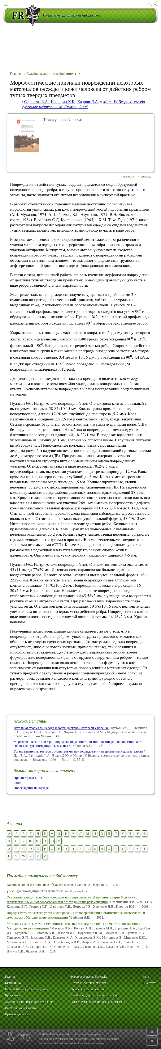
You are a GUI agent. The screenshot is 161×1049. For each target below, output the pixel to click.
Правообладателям (16, 1014)
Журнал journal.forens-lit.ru (87, 989)
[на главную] (23, 15)
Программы (12, 995)
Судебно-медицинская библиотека (51, 73)
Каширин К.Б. (63, 101)
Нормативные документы (21, 1008)
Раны (17, 782)
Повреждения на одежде (31, 787)
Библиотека (13, 983)
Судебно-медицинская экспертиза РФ (29, 1001)
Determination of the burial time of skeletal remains (40, 884)
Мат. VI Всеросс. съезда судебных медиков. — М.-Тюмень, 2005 (83, 104)
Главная (15, 73)
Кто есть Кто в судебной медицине (27, 989)
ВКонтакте (149, 983)
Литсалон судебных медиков (88, 983)
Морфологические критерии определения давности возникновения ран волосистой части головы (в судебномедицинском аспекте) (78, 743)
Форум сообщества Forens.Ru (88, 976)
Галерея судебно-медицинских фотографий (97, 1001)
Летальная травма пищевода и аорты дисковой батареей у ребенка (61, 728)
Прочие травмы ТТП (29, 777)
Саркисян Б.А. (36, 101)
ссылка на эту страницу (137, 176)
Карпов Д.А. (88, 101)
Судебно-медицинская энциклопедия (93, 995)
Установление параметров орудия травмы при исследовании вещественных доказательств (78, 751)
